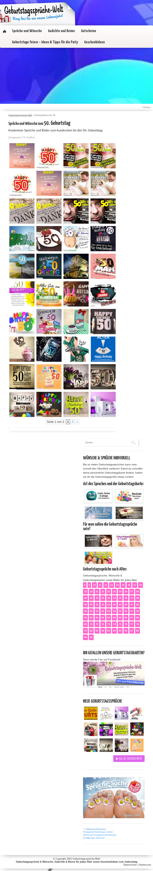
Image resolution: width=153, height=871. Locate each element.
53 (108, 611)
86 (126, 630)
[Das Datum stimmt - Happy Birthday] (137, 750)
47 (131, 604)
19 (85, 591)
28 (137, 591)
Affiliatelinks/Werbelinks (96, 829)
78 (137, 624)
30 (91, 598)
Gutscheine (88, 31)
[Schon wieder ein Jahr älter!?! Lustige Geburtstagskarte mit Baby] (137, 719)
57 (131, 611)
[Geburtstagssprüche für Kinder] (98, 562)
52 (103, 611)
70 (91, 624)
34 (114, 598)
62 (103, 617)
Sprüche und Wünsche (27, 31)
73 (108, 624)
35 (120, 598)
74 (114, 624)
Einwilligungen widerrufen (94, 838)
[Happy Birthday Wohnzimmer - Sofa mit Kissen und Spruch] (91, 750)
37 (131, 598)
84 (114, 630)
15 (123, 585)
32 (103, 598)
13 (111, 585)
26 (126, 591)
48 (137, 604)
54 (114, 611)
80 (91, 630)
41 (97, 604)
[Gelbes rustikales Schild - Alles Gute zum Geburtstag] (91, 719)
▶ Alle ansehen (129, 758)
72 (103, 624)
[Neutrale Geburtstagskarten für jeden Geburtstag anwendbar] (129, 500)
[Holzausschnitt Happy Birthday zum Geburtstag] (121, 735)
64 (114, 617)
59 (85, 617)
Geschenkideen (94, 42)
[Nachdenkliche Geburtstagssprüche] (98, 518)
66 (126, 617)
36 (126, 598)
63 (108, 617)
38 (137, 598)
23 (108, 591)
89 (85, 637)
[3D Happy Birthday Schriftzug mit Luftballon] (121, 719)
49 (85, 611)
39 (85, 604)
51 (97, 611)
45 (120, 604)
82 (103, 630)
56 (126, 611)
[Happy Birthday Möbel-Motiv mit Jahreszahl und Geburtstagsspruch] (106, 750)
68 (137, 617)
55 (120, 611)
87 (131, 630)
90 (91, 637)
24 (114, 591)
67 (131, 617)
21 (97, 591)
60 (91, 617)
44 (114, 604)
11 (100, 585)
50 (91, 611)
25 (120, 591)
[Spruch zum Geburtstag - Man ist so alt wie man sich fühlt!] (91, 735)
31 (97, 598)
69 (85, 624)
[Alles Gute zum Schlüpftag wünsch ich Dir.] (106, 719)
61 (97, 617)
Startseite (4, 31)
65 (120, 617)
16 (129, 585)
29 (85, 598)
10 (94, 585)
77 (131, 624)
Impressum (145, 864)
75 (120, 624)
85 (120, 630)
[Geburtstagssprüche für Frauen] (129, 545)
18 (140, 585)
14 (117, 585)
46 (126, 604)
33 (108, 598)
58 (137, 611)
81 (97, 630)
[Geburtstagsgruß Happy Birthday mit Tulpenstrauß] (121, 750)
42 (103, 604)
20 (91, 591)
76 (126, 624)
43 (108, 604)
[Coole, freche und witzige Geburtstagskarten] (98, 500)
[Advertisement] (76, 76)
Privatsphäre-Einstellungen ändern (98, 832)
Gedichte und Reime (61, 31)
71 (97, 624)
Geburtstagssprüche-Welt (86, 858)
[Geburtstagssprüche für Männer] (98, 545)
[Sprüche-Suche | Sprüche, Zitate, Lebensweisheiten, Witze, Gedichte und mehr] (114, 817)
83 (108, 630)
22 (103, 591)
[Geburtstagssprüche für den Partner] (129, 518)
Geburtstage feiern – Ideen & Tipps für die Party (45, 42)
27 (131, 591)
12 (105, 585)
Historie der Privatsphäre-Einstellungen (99, 835)
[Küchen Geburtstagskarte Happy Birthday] (106, 735)
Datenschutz (130, 864)
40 (91, 604)
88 (137, 630)
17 (134, 585)
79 (85, 630)
